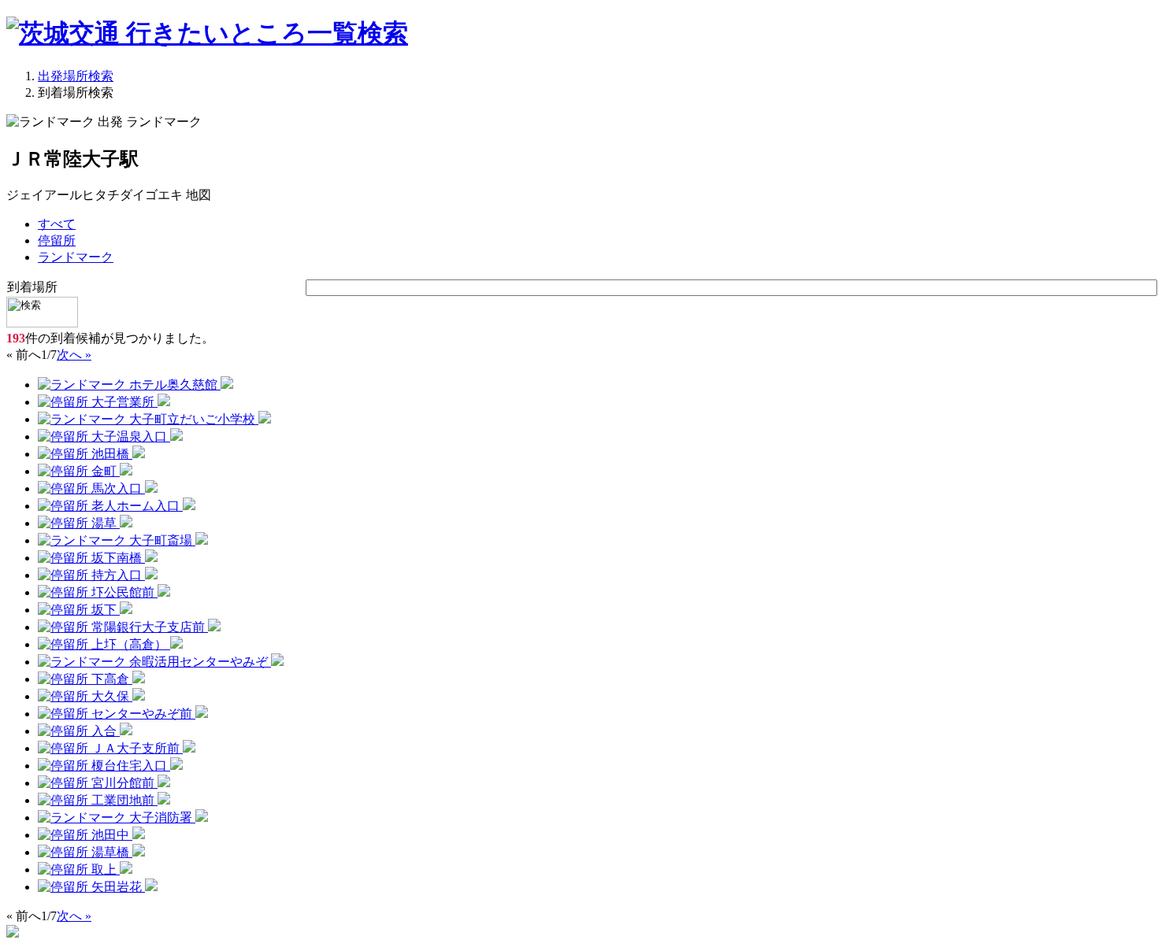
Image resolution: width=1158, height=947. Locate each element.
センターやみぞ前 (141, 713)
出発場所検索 (75, 76)
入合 (104, 731)
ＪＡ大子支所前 (135, 748)
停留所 (57, 240)
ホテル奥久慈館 (173, 384)
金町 (104, 471)
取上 (104, 869)
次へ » (74, 354)
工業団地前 (123, 800)
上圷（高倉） (129, 644)
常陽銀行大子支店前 (148, 627)
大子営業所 (123, 402)
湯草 (104, 523)
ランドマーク (75, 257)
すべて (57, 224)
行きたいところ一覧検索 (264, 33)
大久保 (110, 696)
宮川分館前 (123, 783)
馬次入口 (116, 488)
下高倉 (110, 679)
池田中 (110, 835)
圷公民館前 (123, 592)
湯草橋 (110, 852)
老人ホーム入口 (135, 505)
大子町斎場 (160, 540)
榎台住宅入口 (129, 765)
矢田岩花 (116, 886)
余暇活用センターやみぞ (198, 661)
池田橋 (110, 454)
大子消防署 (160, 817)
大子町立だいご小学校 (192, 419)
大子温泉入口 (129, 436)
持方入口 (116, 575)
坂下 (104, 609)
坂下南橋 (116, 557)
